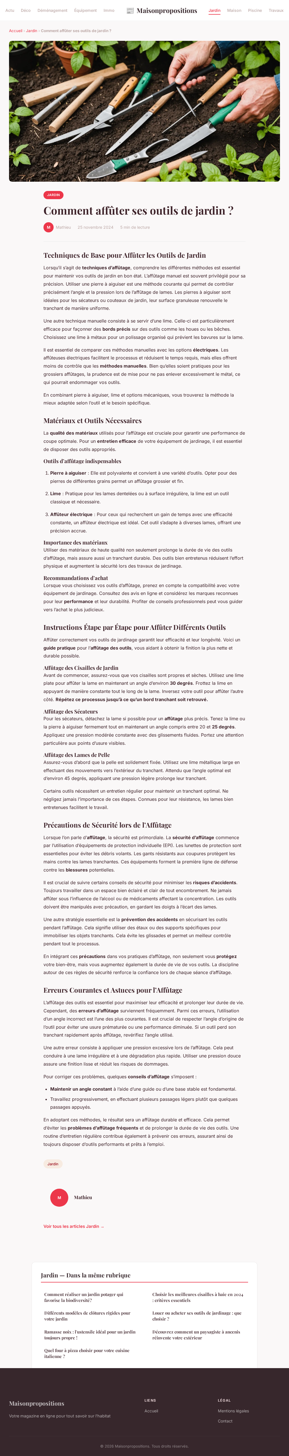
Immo (109, 10)
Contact (225, 1421)
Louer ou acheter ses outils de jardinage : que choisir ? (197, 1316)
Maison (234, 10)
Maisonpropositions (161, 10)
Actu (9, 10)
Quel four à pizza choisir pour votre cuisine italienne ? (87, 1353)
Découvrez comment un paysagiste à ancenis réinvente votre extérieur (196, 1335)
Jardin (214, 10)
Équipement (85, 10)
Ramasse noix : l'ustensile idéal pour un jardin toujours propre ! (89, 1335)
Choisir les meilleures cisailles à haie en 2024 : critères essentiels (197, 1297)
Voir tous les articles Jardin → (73, 1226)
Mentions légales (233, 1410)
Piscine (255, 10)
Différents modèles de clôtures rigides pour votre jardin (87, 1316)
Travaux (276, 10)
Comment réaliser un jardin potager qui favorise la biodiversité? (83, 1297)
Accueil (15, 30)
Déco (26, 10)
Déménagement (52, 10)
